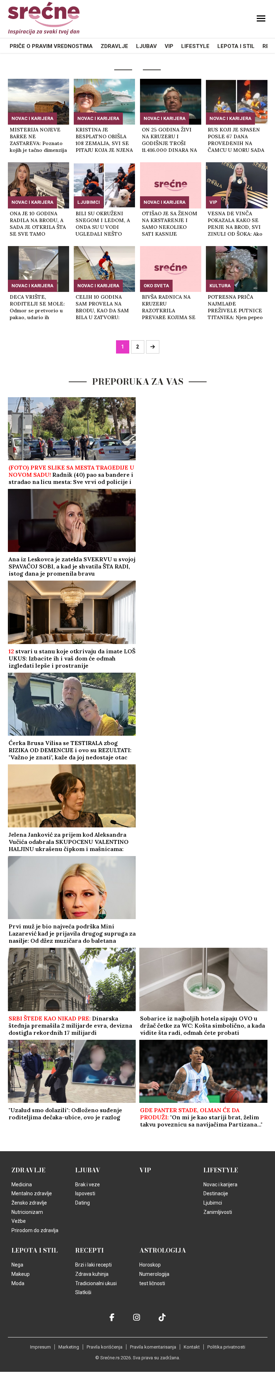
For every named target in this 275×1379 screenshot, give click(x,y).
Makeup (20, 1274)
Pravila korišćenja (104, 1347)
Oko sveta (156, 285)
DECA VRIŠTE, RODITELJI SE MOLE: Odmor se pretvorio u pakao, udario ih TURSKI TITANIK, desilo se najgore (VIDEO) (37, 307)
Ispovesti (85, 1193)
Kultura (220, 285)
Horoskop (150, 1265)
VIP (169, 46)
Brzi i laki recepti (93, 1265)
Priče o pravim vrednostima (51, 46)
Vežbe (18, 1221)
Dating (82, 1203)
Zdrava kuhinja (91, 1274)
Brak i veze (87, 1184)
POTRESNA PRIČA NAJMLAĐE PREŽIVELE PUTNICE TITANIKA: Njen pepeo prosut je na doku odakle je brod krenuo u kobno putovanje (235, 307)
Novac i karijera (32, 118)
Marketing (68, 1347)
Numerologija (154, 1274)
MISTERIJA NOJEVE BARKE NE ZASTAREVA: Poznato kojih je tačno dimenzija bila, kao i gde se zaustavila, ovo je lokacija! (38, 140)
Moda (17, 1283)
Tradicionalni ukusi (96, 1283)
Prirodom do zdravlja (34, 1230)
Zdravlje (114, 46)
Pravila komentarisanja (153, 1347)
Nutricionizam (27, 1212)
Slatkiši (83, 1292)
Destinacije (215, 1193)
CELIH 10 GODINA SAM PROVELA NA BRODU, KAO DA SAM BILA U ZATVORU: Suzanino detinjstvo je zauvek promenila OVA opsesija (103, 307)
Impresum (40, 1347)
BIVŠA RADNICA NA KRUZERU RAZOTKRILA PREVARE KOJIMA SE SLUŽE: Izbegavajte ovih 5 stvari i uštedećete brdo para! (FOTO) (169, 307)
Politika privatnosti (226, 1347)
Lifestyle (195, 46)
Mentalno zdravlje (31, 1193)
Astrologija (162, 1250)
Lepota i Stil (236, 46)
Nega (17, 1265)
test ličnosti (152, 1283)
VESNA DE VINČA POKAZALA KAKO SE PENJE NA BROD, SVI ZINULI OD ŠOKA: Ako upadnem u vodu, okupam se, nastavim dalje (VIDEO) (235, 223)
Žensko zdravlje (29, 1203)
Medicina (21, 1184)
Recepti (89, 1250)
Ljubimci (88, 202)
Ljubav (146, 46)
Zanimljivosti (217, 1212)
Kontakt (192, 1347)
